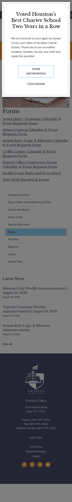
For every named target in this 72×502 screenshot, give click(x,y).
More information (36, 71)
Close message (36, 83)
